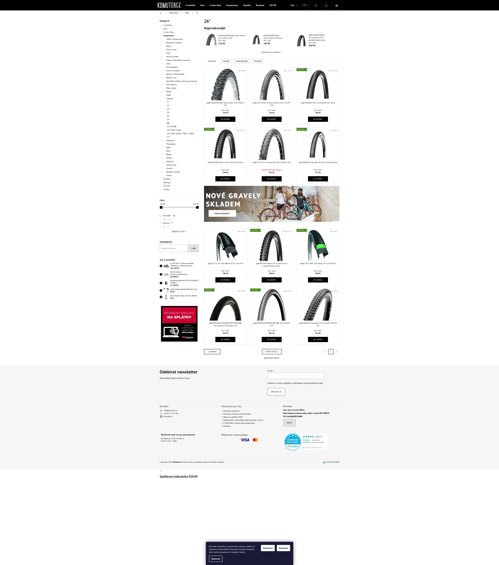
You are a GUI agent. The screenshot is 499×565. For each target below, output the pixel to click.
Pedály (168, 91)
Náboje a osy (171, 77)
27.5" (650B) (171, 126)
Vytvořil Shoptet (332, 462)
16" (168, 109)
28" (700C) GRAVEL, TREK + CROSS (180, 133)
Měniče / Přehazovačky (175, 74)
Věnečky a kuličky (173, 172)
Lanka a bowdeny (173, 70)
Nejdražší (226, 61)
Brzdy (168, 46)
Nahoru (213, 351)
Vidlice (169, 175)
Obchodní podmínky (231, 411)
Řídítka (169, 158)
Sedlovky (169, 161)
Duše (168, 53)
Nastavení (215, 558)
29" (168, 137)
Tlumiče (169, 168)
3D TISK (167, 186)
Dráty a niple (171, 49)
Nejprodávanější (241, 61)
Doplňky (167, 179)
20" (168, 116)
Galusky (170, 98)
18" (168, 112)
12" (168, 102)
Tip (166, 227)
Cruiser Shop (169, 32)
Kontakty (226, 426)
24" (168, 119)
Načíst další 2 (272, 351)
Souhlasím (283, 548)
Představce (170, 140)
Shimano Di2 (171, 165)
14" (168, 105)
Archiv (289, 423)
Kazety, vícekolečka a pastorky (178, 60)
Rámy (168, 151)
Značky (166, 189)
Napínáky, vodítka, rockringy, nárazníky (181, 81)
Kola (165, 29)
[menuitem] (190, 5)
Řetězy (168, 154)
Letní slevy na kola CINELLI (293, 410)
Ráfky (168, 147)
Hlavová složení (172, 56)
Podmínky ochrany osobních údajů (237, 414)
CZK (305, 5)
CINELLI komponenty (174, 39)
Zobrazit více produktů (271, 52)
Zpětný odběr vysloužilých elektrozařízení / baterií (243, 420)
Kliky (168, 63)
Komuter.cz (168, 416)
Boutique (167, 182)
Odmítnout (268, 548)
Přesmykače (170, 144)
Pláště (168, 95)
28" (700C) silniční (174, 130)
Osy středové (171, 84)
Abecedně (258, 61)
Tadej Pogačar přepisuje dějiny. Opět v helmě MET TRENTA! (306, 413)
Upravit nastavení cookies (213, 462)
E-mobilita (168, 25)
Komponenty (169, 35)
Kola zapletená (172, 67)
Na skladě (169, 215)
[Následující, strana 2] (330, 351)
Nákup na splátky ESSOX (233, 417)
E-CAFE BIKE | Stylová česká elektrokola (239, 423)
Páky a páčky (171, 88)
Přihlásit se (276, 392)
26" (168, 123)
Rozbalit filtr (178, 231)
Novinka (167, 223)
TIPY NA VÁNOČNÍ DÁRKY (293, 416)
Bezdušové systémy (174, 42)
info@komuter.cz (170, 410)
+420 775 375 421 (171, 413)
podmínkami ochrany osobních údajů (308, 383)
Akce (166, 219)
